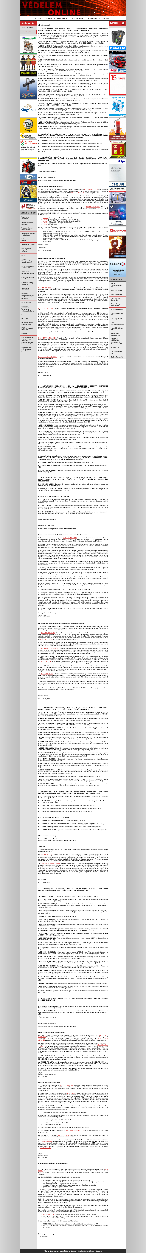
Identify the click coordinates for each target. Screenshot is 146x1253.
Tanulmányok (62, 18)
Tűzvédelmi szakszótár (25, 289)
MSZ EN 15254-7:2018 (93, 207)
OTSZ (23, 255)
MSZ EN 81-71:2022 (47, 674)
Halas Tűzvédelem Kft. (117, 328)
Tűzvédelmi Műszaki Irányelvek (27, 272)
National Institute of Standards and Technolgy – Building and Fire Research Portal (27, 341)
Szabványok (26, 32)
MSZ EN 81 (71, 1093)
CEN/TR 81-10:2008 (46, 1141)
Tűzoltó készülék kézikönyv (27, 223)
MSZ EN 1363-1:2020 (77, 193)
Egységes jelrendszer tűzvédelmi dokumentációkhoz (27, 308)
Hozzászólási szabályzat (86, 1251)
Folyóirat (49, 18)
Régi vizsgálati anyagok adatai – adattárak (27, 249)
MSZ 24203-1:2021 (48, 1214)
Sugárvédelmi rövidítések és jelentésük (26, 349)
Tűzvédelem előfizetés (25, 218)
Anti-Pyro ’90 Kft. (116, 291)
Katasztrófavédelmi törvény (27, 239)
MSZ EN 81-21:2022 (48, 633)
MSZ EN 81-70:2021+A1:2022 (50, 648)
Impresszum (54, 1251)
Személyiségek (77, 18)
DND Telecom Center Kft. (115, 299)
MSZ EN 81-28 (46, 661)
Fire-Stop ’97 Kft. (116, 319)
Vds (22, 315)
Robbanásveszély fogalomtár (27, 283)
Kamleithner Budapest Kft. (115, 334)
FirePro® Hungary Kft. (117, 314)
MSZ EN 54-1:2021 (47, 854)
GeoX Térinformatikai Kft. (117, 323)
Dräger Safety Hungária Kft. (115, 304)
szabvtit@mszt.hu (45, 1148)
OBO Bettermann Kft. (116, 352)
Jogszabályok (27, 27)
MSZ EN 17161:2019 (45, 288)
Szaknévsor (106, 18)
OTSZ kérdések (26, 302)
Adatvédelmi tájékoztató (68, 1251)
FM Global (24, 319)
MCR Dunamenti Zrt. (117, 309)
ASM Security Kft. (117, 294)
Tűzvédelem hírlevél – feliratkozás (28, 234)
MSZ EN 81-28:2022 (67, 1085)
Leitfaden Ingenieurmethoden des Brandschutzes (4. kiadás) (27, 296)
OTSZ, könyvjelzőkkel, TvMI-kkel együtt (26, 260)
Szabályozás (92, 18)
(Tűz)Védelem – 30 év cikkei (27, 278)
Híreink (38, 18)
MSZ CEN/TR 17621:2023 (47, 338)
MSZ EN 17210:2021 (45, 308)
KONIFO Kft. (115, 348)
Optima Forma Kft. (117, 357)
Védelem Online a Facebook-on (27, 228)
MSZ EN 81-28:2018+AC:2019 (75, 1130)
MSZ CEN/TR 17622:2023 (47, 357)
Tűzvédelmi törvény (28, 244)
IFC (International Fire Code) (27, 328)
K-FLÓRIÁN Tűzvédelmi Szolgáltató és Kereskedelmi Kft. (117, 341)
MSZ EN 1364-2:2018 (91, 189)
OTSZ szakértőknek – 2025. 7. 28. (27, 267)
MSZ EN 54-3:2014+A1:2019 (50, 864)
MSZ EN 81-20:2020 (46, 639)
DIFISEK (24, 333)
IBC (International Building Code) (27, 323)
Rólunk (46, 1251)
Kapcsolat (99, 1251)
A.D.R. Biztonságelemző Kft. (116, 285)
